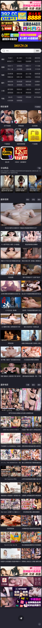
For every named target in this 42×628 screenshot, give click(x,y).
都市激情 (10, 89)
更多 (39, 199)
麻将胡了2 (10, 61)
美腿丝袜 (10, 85)
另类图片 (37, 85)
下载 (39, 168)
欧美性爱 (37, 74)
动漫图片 (37, 81)
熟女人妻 (10, 69)
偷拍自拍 (19, 74)
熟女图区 (28, 85)
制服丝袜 (10, 77)
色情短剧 (19, 100)
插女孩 (10, 97)
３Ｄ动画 (37, 66)
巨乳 (33, 199)
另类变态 (37, 77)
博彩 (2, 59)
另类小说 (19, 93)
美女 (27, 199)
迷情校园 (10, 93)
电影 (2, 75)
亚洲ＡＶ (10, 66)
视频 (2, 67)
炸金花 (19, 61)
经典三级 (19, 77)
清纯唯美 (19, 85)
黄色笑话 (28, 93)
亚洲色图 (19, 81)
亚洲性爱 (10, 74)
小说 (2, 91)
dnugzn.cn (21, 46)
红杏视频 (10, 100)
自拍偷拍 (19, 66)
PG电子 (10, 58)
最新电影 (4, 384)
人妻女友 (28, 89)
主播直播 (28, 69)
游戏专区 (37, 58)
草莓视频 (28, 97)
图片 (2, 83)
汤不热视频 (37, 97)
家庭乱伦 (19, 89)
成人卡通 (28, 74)
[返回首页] (39, 624)
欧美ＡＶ (28, 66)
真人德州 (19, 58)
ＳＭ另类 (37, 69)
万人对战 (28, 58)
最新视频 (4, 199)
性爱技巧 (37, 93)
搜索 (37, 51)
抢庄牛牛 (37, 61)
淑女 (33, 385)
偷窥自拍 (10, 81)
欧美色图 (28, 81)
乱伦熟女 (28, 77)
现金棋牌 (28, 61)
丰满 (27, 385)
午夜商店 (19, 97)
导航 (2, 98)
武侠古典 (37, 89)
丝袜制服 (19, 69)
